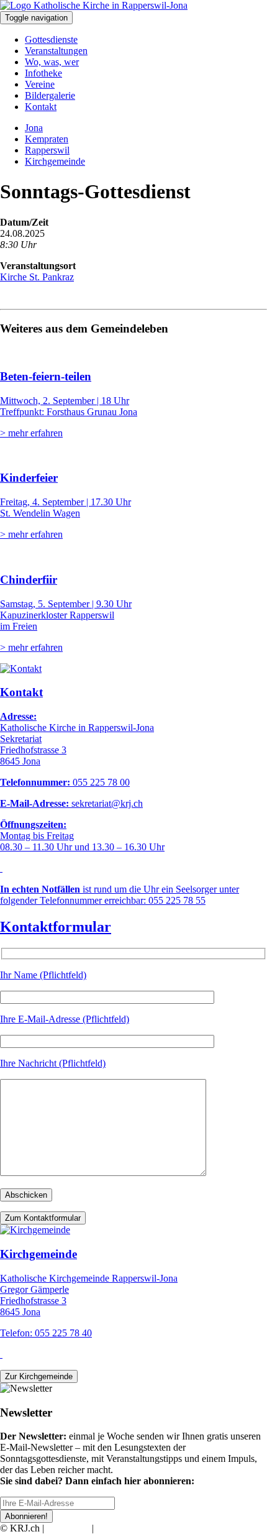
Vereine (40, 84)
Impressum (68, 1528)
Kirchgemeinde (55, 161)
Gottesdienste (51, 39)
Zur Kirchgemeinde (39, 1376)
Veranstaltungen (56, 50)
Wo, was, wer (52, 62)
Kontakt (41, 106)
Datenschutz (120, 1528)
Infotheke (43, 73)
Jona (34, 127)
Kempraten (46, 139)
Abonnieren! (26, 1516)
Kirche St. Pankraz (37, 277)
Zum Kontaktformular (43, 1218)
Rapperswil (47, 150)
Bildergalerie (50, 95)
